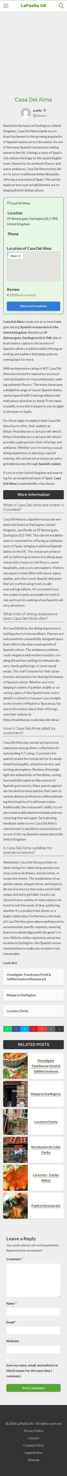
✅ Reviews (40, 115)
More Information (33, 306)
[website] (45, 110)
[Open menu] (5, 5)
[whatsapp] (7, 1029)
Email (11, 1322)
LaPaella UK (33, 6)
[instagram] (42, 1029)
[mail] (51, 1029)
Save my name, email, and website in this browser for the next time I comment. (32, 1370)
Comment (14, 1259)
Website (12, 1341)
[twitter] (24, 1029)
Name (11, 1303)
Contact (33, 1438)
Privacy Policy (33, 1431)
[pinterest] (33, 1029)
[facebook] (16, 1029)
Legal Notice (33, 1453)
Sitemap (33, 1460)
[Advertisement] (33, 49)
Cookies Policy (33, 1445)
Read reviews (25, 295)
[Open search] (61, 5)
